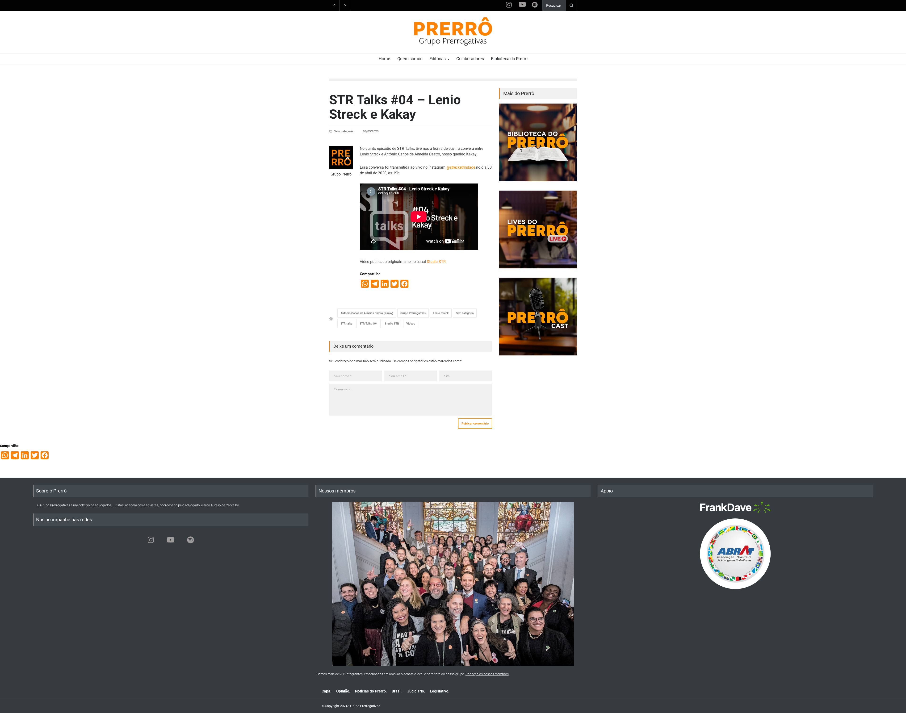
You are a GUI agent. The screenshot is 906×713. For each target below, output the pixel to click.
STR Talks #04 (369, 323)
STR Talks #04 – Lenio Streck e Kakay (395, 107)
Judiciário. (416, 691)
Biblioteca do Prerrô (509, 58)
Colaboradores (470, 58)
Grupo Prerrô (341, 174)
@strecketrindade (460, 167)
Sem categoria (343, 131)
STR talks (346, 323)
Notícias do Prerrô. (371, 691)
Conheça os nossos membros (487, 674)
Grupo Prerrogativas (413, 313)
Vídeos (410, 323)
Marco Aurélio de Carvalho (220, 505)
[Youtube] (171, 540)
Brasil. (397, 691)
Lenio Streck (441, 313)
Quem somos (409, 58)
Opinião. (343, 691)
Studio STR (436, 261)
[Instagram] (151, 540)
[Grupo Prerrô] (341, 157)
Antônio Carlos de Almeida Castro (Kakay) (366, 313)
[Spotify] (190, 540)
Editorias (437, 58)
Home (384, 58)
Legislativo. (439, 691)
